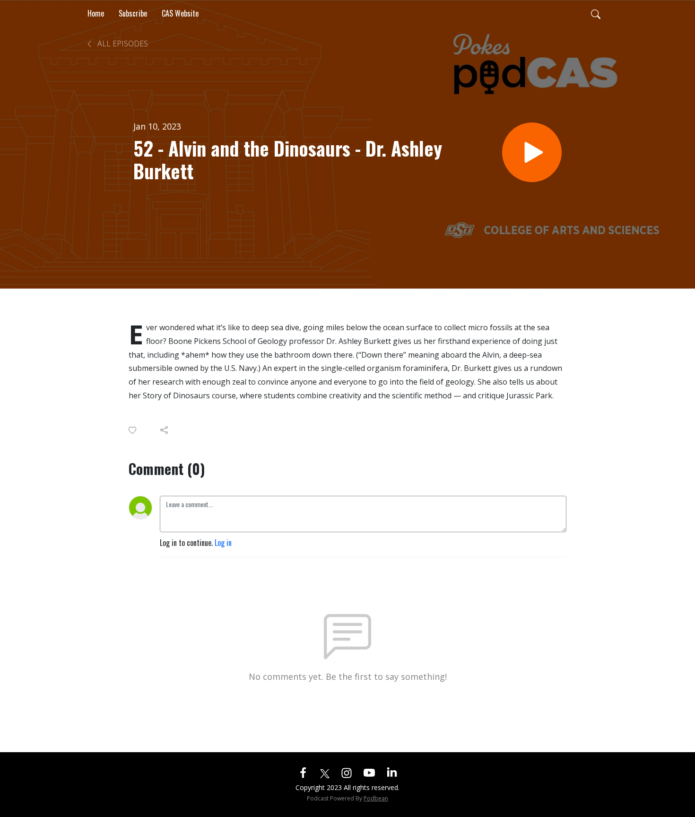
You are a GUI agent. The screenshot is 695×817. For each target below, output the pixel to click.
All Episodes (122, 43)
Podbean (376, 798)
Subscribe (133, 13)
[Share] (164, 430)
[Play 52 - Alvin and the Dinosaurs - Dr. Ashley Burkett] (532, 152)
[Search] (595, 13)
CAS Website (180, 13)
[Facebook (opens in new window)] (303, 772)
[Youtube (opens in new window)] (369, 772)
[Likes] (133, 430)
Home (95, 13)
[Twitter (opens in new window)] (325, 772)
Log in (223, 542)
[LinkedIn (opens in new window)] (392, 772)
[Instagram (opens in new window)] (346, 772)
